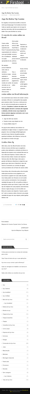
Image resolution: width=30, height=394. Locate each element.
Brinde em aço (15, 310)
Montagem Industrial (15, 358)
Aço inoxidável (15, 292)
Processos (15, 365)
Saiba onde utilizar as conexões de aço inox (13, 273)
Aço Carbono (15, 288)
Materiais (15, 354)
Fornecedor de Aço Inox (15, 343)
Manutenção (15, 350)
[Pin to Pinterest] (22, 204)
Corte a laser (15, 328)
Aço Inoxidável (16, 303)
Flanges (15, 339)
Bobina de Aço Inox (15, 307)
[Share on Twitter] (20, 204)
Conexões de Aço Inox (15, 325)
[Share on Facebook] (18, 204)
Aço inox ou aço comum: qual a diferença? (13, 262)
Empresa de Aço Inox (15, 332)
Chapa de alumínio (15, 318)
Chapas (15, 321)
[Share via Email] (24, 204)
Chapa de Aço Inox (15, 314)
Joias (15, 347)
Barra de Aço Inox (15, 299)
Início (3, 7)
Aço (15, 285)
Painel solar (15, 361)
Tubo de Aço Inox (15, 380)
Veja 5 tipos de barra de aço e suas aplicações (14, 258)
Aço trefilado (15, 296)
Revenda (15, 369)
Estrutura (15, 336)
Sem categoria (15, 372)
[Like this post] (16, 204)
